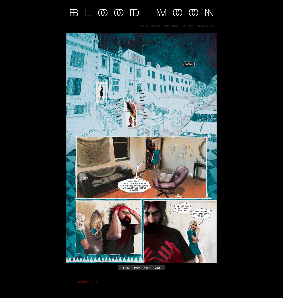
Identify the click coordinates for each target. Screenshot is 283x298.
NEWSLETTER (206, 25)
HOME (144, 25)
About (155, 25)
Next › (147, 267)
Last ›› (159, 267)
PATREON (188, 25)
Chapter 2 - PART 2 (87, 282)
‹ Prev (136, 267)
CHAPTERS (171, 25)
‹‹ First (125, 267)
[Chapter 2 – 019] (141, 262)
